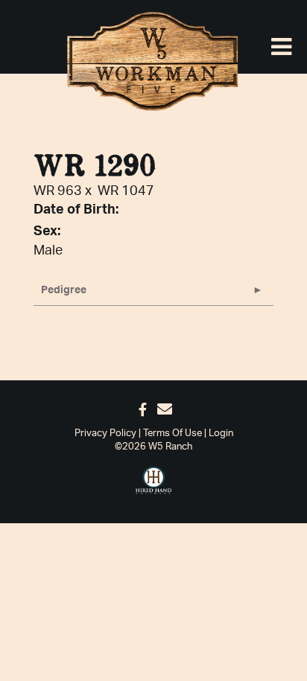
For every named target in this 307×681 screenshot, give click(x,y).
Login (221, 433)
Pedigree (63, 290)
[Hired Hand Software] (153, 481)
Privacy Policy (105, 433)
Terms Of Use (172, 433)
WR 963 (58, 191)
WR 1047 (126, 191)
